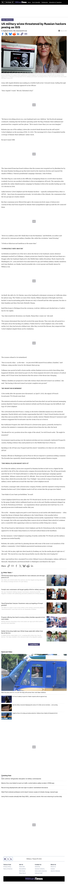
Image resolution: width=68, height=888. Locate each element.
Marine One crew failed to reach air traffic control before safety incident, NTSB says (27, 783)
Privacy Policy (7, 866)
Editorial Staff (38, 873)
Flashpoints (44, 2)
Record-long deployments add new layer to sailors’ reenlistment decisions (24, 787)
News (29, 2)
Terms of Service (7, 869)
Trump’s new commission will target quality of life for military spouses (23, 589)
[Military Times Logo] (21, 2)
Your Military (7, 20)
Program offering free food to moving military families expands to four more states (23, 618)
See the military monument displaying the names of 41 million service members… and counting (35, 705)
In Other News (6, 572)
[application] (34, 672)
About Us (53, 866)
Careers (53, 869)
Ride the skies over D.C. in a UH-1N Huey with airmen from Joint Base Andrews (23, 692)
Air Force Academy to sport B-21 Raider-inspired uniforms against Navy (29, 696)
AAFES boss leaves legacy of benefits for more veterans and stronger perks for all (23, 576)
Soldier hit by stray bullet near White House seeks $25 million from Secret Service (22, 632)
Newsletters (22, 869)
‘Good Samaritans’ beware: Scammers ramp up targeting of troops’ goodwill (22, 604)
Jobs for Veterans (55, 871)
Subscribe (22, 866)
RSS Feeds (22, 871)
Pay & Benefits (36, 2)
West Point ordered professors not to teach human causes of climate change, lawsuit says (29, 792)
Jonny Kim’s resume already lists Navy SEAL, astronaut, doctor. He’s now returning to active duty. (31, 796)
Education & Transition (55, 2)
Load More (34, 644)
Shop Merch (22, 873)
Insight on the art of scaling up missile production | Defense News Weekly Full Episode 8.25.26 (34, 713)
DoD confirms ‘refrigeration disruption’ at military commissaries (21, 779)
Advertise (37, 866)
